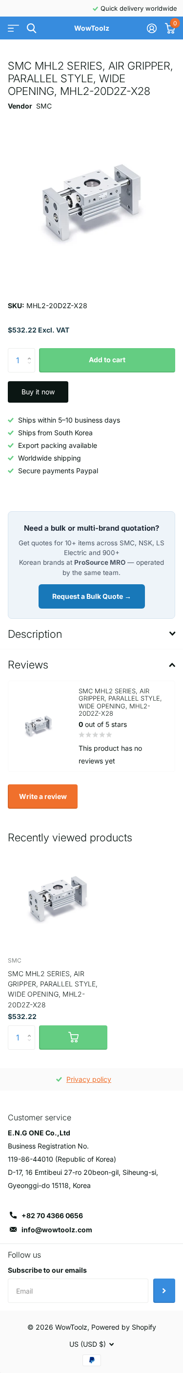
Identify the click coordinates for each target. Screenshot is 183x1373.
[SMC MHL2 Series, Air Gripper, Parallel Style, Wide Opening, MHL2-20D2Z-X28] (57, 899)
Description (35, 634)
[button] (31, 351)
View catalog (13, 28)
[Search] (31, 28)
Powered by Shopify (123, 1327)
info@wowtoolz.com (56, 1229)
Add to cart (107, 359)
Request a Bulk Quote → (91, 596)
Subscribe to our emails (47, 1270)
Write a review (43, 796)
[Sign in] (151, 28)
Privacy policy (88, 1079)
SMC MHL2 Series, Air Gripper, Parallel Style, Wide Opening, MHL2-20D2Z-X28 (53, 989)
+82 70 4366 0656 (52, 1215)
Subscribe (164, 1291)
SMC (44, 106)
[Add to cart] (73, 1037)
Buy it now (38, 392)
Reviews (28, 664)
